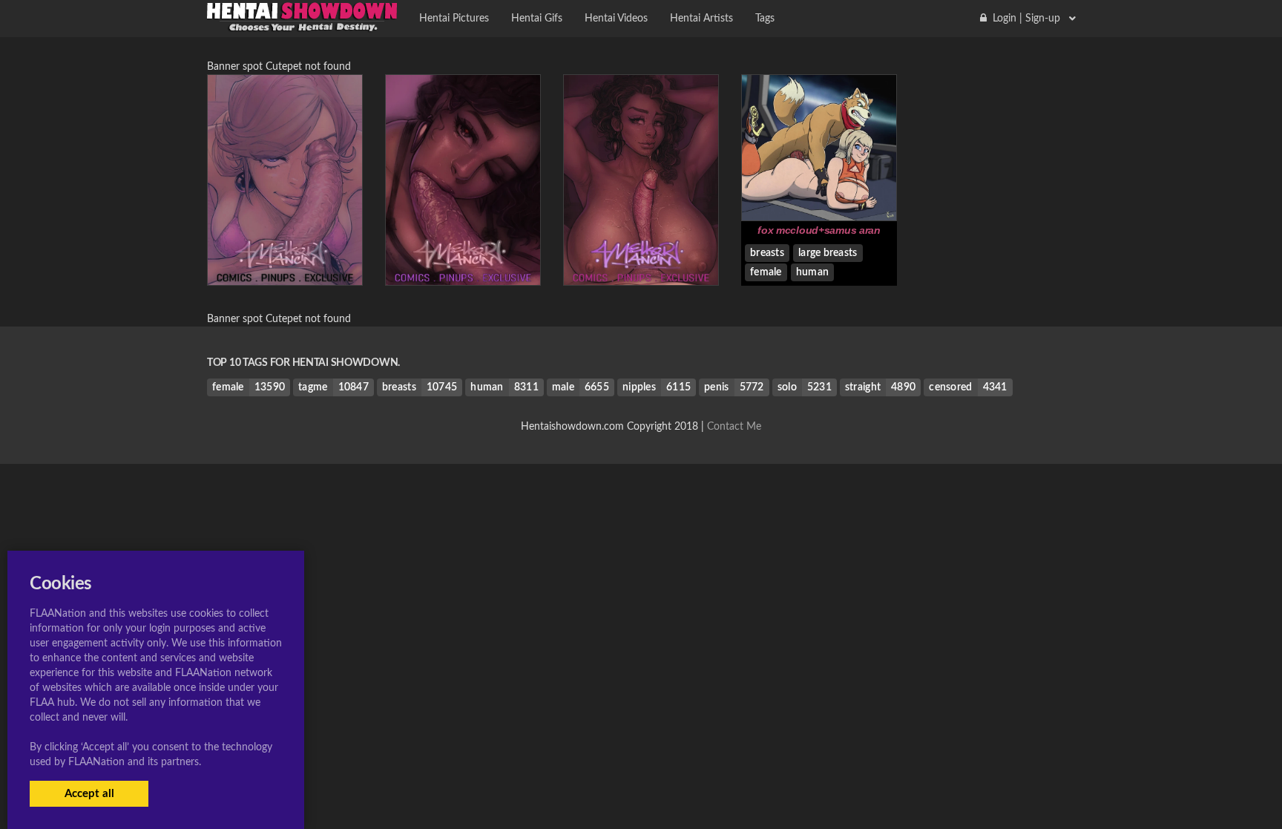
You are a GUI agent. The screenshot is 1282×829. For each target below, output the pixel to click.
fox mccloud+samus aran (819, 230)
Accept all (89, 793)
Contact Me (734, 427)
